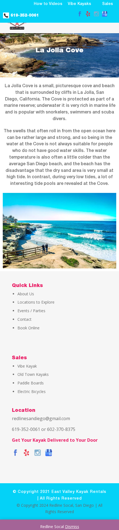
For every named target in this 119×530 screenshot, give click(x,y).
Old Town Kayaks (33, 374)
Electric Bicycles (31, 391)
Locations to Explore (36, 302)
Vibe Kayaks (79, 4)
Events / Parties (31, 310)
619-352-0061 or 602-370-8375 (43, 429)
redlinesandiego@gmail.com (41, 418)
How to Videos (48, 4)
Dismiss (72, 526)
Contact (24, 319)
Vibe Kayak (27, 366)
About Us (25, 293)
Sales (107, 4)
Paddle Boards (30, 383)
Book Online (28, 327)
